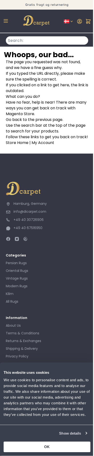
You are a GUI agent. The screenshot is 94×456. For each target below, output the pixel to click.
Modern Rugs (16, 286)
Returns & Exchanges (23, 340)
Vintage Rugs (17, 278)
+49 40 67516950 (27, 227)
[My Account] (79, 21)
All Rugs (12, 301)
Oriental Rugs (17, 270)
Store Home (17, 142)
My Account (43, 142)
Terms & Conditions (22, 333)
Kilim (9, 293)
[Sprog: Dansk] (69, 21)
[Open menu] (6, 21)
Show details (70, 433)
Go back (14, 119)
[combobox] (47, 40)
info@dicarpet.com (29, 211)
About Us (13, 325)
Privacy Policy (17, 356)
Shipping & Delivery (22, 348)
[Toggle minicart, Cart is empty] (88, 21)
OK (47, 447)
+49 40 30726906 (28, 219)
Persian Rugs (16, 263)
